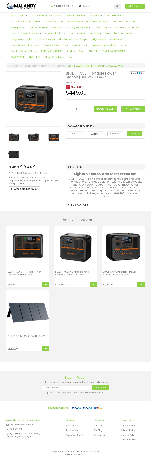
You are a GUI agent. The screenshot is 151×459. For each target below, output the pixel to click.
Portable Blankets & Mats (23, 51)
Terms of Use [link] (128, 425)
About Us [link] (98, 425)
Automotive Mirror (54, 21)
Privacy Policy (97, 393)
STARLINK (93, 51)
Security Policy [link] (128, 439)
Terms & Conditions (80, 393)
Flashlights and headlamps (73, 39)
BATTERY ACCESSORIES (123, 21)
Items (136, 6)
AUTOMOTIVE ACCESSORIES (25, 21)
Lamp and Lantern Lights (103, 45)
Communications (54, 33)
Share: (134, 73)
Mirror (124, 45)
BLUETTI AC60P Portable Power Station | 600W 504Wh (24, 273)
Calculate (135, 133)
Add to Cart (107, 109)
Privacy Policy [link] (128, 430)
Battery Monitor (19, 27)
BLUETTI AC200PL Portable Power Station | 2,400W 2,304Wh (72, 273)
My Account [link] (72, 425)
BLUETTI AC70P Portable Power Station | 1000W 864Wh (119, 273)
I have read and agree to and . (77, 393)
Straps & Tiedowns (54, 56)
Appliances (95, 15)
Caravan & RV (102, 27)
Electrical (95, 33)
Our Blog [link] (98, 430)
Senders (71, 51)
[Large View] (14, 137)
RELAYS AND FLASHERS (51, 51)
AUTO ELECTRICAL (116, 15)
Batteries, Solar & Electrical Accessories (88, 21)
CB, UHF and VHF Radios (127, 27)
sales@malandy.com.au (21, 424)
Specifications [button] (78, 204)
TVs (70, 56)
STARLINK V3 (35, 56)
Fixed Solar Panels (46, 39)
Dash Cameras (77, 33)
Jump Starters (79, 45)
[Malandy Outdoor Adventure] (21, 6)
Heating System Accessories (25, 45)
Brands (56, 27)
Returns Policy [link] (128, 434)
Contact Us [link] (99, 434)
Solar (81, 51)
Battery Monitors (39, 27)
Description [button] (76, 166)
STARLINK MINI (17, 56)
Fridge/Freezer (98, 39)
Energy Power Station (21, 39)
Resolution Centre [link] (75, 434)
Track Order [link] (72, 430)
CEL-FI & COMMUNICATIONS (25, 33)
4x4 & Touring (18, 15)
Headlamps (116, 39)
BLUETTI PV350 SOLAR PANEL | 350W (26, 336)
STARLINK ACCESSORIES (113, 51)
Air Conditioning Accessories (46, 15)
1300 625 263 (63, 6)
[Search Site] (80, 6)
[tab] (33, 167)
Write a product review (25, 188)
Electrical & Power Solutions (119, 33)
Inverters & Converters (56, 45)
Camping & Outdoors (77, 27)
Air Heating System (75, 15)
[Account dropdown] (117, 6)
